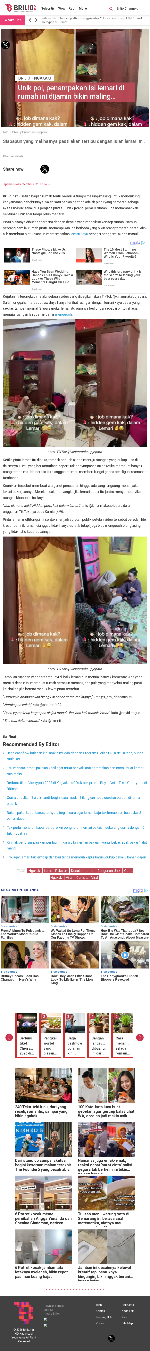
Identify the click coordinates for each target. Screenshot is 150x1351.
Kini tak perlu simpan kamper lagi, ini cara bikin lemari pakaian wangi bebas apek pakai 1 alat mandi (77, 845)
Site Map (127, 1323)
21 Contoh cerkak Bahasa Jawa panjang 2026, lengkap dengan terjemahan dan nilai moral (95, 20)
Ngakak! (42, 78)
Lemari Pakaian (56, 871)
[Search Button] (111, 9)
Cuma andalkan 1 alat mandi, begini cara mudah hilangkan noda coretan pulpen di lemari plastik (74, 801)
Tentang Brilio (104, 1317)
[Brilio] (20, 8)
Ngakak (35, 871)
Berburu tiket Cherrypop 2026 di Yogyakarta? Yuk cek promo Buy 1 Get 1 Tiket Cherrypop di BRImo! (77, 786)
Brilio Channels (127, 8)
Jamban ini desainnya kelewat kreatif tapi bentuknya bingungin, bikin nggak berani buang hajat (104, 1273)
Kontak (100, 1311)
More (83, 8)
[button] (30, 20)
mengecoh (63, 314)
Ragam (74, 8)
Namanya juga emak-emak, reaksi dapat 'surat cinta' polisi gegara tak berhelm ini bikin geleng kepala (105, 1166)
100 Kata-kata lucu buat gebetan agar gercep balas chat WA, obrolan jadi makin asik (106, 1111)
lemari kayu (79, 234)
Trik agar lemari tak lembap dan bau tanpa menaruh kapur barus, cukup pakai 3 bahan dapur (76, 857)
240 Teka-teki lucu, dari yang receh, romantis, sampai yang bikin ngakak (41, 1111)
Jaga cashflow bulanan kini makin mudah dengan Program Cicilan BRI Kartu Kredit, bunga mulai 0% (75, 756)
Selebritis (48, 8)
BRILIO (24, 78)
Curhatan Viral (87, 877)
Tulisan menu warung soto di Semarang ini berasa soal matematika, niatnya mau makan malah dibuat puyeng (103, 1219)
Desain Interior (82, 871)
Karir (125, 1317)
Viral (69, 877)
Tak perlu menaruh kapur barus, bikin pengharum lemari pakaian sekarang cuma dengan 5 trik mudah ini (75, 830)
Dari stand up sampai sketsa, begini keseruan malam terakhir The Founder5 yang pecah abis (43, 1165)
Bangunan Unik (109, 871)
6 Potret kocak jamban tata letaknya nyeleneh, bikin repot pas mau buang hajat (41, 1272)
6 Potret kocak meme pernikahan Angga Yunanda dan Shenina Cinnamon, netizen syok (43, 1219)
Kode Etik (128, 1311)
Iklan (99, 1305)
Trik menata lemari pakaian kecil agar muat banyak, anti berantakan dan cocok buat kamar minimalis (75, 771)
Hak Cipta (128, 1305)
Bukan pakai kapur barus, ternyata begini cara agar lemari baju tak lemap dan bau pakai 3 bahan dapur (74, 816)
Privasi (100, 1323)
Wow (61, 8)
